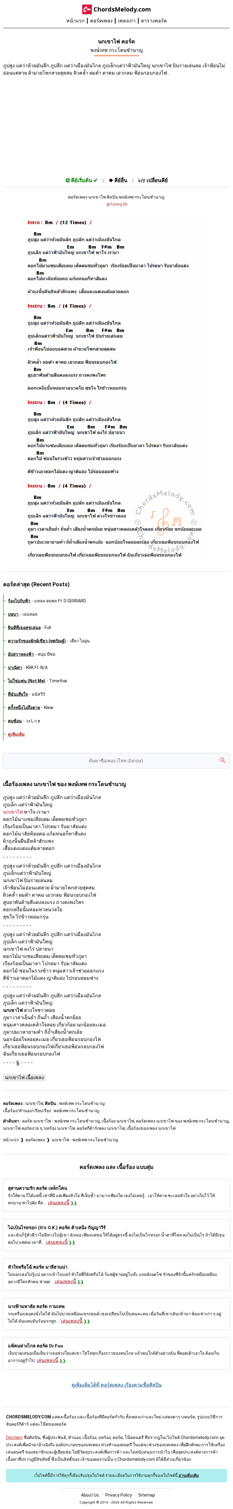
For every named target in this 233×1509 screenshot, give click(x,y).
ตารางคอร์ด (154, 21)
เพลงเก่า (127, 21)
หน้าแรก (75, 21)
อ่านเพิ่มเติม (189, 1475)
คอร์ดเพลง (101, 21)
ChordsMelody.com (122, 9)
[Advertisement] (116, 125)
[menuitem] (78, 21)
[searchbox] (116, 760)
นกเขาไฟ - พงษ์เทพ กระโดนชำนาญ (85, 1139)
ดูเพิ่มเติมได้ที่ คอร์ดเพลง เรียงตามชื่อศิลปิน (117, 1385)
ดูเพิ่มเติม (16, 734)
